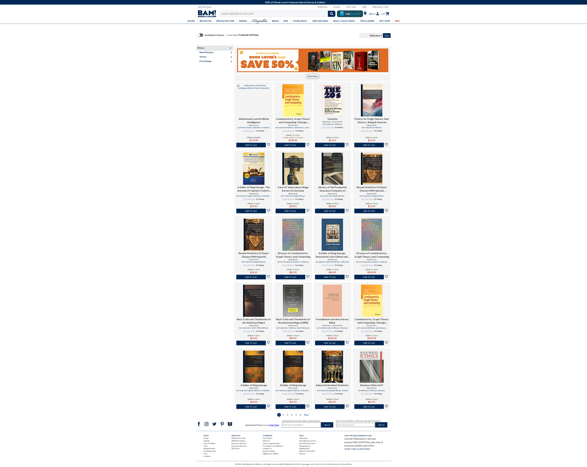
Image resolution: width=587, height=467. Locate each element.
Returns (302, 453)
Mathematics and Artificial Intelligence (254, 120)
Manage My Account (307, 441)
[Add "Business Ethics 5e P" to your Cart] (371, 406)
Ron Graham (294, 262)
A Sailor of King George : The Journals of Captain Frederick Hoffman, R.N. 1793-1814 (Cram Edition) (254, 189)
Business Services (238, 443)
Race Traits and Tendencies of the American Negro (254, 321)
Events (337, 7)
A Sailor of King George (254, 385)
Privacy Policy (346, 464)
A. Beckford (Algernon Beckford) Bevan (255, 197)
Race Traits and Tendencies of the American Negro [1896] (293, 321)
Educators (323, 7)
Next (306, 414)
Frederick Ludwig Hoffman (294, 196)
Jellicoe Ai (345, 262)
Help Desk (303, 438)
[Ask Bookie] (350, 13)
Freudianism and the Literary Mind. (332, 321)
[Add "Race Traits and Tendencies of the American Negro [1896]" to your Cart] (293, 343)
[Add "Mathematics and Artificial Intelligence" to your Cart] (253, 145)
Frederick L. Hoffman (287, 328)
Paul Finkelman (303, 328)
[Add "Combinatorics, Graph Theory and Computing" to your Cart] (293, 145)
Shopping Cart (304, 446)
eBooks (207, 441)
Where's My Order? (307, 451)
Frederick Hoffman (286, 127)
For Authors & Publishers (273, 446)
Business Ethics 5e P (371, 385)
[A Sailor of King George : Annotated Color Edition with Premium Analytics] (332, 234)
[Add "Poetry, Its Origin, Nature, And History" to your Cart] (371, 145)
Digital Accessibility (270, 453)
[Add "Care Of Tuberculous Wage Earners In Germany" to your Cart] (293, 211)
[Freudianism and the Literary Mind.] (332, 301)
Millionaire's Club (380, 7)
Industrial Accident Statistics (332, 385)
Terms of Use (320, 464)
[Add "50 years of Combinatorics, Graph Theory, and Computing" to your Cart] (293, 277)
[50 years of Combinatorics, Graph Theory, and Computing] (293, 234)
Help (364, 7)
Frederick (373, 390)
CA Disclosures (333, 464)
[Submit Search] (331, 14)
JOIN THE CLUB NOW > (357, 448)
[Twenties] (332, 100)
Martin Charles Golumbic (250, 127)
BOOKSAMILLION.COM (290, 464)
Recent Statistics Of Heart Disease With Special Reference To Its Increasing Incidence (371, 189)
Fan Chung (284, 262)
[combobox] (279, 14)
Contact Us (267, 448)
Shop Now (313, 76)
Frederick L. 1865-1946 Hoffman (254, 328)
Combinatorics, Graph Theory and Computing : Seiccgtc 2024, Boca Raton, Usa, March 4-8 (293, 120)
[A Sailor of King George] (253, 366)
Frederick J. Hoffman (333, 124)
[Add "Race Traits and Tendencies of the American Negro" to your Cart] (253, 343)
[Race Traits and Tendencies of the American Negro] (253, 301)
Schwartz (381, 390)
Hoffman (364, 390)
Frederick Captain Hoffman (249, 196)
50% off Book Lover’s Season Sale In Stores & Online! (295, 2)
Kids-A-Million (209, 443)
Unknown (344, 328)
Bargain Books (209, 448)
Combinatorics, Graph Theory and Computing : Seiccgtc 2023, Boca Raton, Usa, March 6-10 (372, 321)
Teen (206, 446)
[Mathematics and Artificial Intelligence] (253, 100)
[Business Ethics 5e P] (372, 366)
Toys (205, 453)
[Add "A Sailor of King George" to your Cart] (253, 211)
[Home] (206, 13)
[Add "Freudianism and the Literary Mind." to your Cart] (332, 343)
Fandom (207, 456)
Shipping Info (304, 448)
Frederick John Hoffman (329, 328)
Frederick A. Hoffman (373, 127)
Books (206, 438)
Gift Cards (351, 7)
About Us (266, 441)
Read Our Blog (269, 451)
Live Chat (274, 425)
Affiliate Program (238, 441)
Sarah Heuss (299, 127)
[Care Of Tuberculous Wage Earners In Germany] (293, 169)
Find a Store (267, 438)
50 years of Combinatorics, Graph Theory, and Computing (293, 255)
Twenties (332, 118)
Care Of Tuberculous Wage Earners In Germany (293, 189)
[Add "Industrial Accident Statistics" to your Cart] (332, 406)
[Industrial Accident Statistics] (332, 366)
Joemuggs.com (307, 464)
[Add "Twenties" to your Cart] (332, 145)
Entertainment (210, 451)
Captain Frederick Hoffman (329, 262)
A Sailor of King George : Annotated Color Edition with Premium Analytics (332, 255)
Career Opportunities (271, 443)
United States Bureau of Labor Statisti (334, 391)
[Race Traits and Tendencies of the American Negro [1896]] (293, 301)
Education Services (239, 446)
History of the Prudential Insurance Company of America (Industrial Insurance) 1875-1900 (332, 189)
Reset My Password (307, 443)
